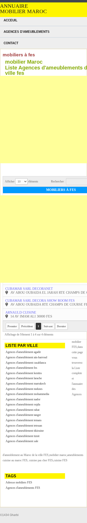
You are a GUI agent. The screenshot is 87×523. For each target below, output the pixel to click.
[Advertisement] (43, 119)
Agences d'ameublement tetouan (24, 425)
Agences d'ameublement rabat (22, 410)
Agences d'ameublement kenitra (24, 373)
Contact (11, 43)
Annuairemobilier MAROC (23, 8)
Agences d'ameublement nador (23, 399)
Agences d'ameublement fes (21, 367)
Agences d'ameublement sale (22, 441)
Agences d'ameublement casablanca (26, 362)
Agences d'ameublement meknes (24, 389)
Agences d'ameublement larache (24, 378)
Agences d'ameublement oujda (23, 404)
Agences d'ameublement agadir (23, 352)
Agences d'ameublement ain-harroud (26, 357)
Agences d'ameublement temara (23, 420)
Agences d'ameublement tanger (23, 415)
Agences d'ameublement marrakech (26, 383)
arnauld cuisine (20, 312)
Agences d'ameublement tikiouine (25, 430)
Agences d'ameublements (27, 32)
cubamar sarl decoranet (29, 289)
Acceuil (10, 20)
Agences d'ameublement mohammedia (27, 394)
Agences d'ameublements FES (23, 487)
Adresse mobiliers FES (19, 482)
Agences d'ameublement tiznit (22, 436)
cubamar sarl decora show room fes (40, 300)
